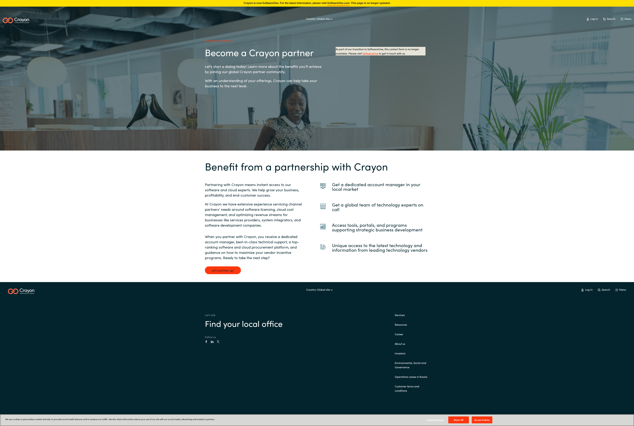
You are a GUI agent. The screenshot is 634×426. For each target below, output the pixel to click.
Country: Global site (318, 18)
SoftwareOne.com (338, 3)
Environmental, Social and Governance (410, 365)
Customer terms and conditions (407, 388)
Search (610, 18)
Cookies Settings (435, 419)
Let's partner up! (223, 270)
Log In (594, 18)
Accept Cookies (482, 419)
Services (400, 315)
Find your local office (244, 323)
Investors (400, 353)
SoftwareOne (370, 53)
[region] (317, 420)
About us (400, 343)
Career (399, 334)
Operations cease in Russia (411, 376)
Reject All (458, 419)
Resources (401, 324)
